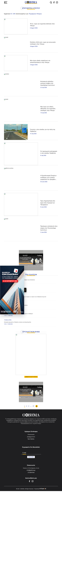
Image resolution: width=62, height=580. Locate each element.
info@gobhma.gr (31, 470)
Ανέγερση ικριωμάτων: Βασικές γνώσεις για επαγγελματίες (17, 322)
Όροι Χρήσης (31, 439)
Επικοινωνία (31, 434)
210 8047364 (31, 472)
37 (33, 406)
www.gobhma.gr (11, 419)
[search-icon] (51, 2)
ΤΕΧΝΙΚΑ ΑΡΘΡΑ (7, 320)
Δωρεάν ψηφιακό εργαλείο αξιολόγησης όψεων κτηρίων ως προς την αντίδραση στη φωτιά (25, 296)
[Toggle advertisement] (25, 290)
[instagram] (57, 2)
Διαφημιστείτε (31, 436)
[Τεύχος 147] (31, 354)
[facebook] (54, 2)
